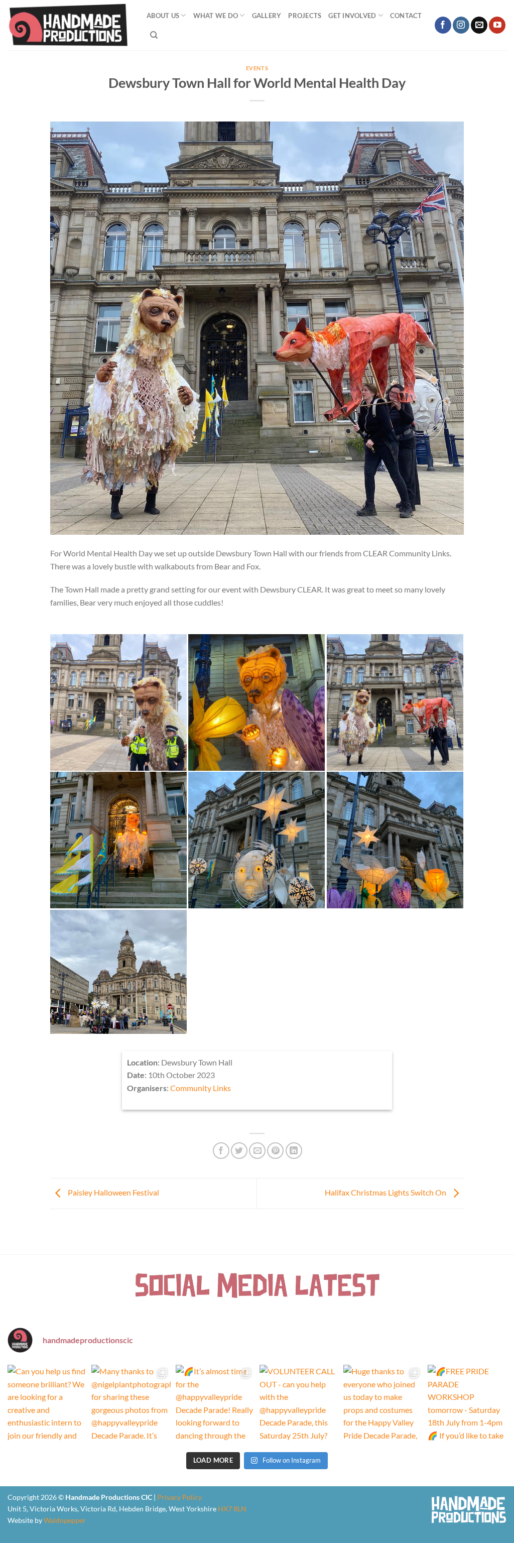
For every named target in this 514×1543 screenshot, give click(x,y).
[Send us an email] (479, 25)
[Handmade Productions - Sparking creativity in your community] (70, 25)
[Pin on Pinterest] (275, 1150)
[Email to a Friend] (257, 1150)
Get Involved (352, 16)
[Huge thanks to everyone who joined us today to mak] (382, 1404)
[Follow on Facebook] (443, 25)
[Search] (154, 35)
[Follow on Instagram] (461, 25)
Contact (406, 16)
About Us (163, 16)
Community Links (200, 1088)
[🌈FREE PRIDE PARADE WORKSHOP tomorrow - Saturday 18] (467, 1404)
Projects (304, 16)
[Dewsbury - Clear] (118, 702)
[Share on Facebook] (221, 1150)
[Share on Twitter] (239, 1150)
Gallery (267, 16)
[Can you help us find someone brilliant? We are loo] (47, 1404)
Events (257, 68)
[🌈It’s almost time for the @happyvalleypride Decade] (215, 1404)
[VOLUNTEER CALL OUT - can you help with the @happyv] (299, 1404)
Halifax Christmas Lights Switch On (386, 1192)
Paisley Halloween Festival (112, 1192)
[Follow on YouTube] (497, 25)
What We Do (215, 16)
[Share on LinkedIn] (294, 1150)
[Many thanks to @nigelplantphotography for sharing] (130, 1404)
